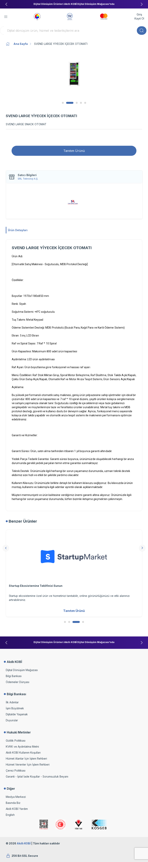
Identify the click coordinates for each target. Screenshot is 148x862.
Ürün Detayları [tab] (18, 230)
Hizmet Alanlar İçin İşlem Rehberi (26, 758)
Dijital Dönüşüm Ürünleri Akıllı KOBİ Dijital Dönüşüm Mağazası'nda (74, 4)
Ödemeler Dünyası (17, 682)
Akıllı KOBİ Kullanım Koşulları (23, 752)
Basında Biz (13, 802)
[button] (6, 17)
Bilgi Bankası (14, 676)
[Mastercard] (104, 16)
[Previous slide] (6, 4)
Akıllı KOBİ (24, 843)
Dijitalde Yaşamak (17, 714)
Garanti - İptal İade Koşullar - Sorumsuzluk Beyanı (37, 776)
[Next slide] (141, 4)
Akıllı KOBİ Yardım (17, 808)
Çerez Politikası (15, 770)
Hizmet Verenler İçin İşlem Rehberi (28, 764)
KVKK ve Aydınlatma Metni (22, 746)
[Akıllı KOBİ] (69, 16)
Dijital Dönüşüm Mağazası (22, 670)
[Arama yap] (141, 30)
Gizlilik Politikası (15, 740)
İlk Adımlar (12, 702)
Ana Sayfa (20, 43)
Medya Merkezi (16, 796)
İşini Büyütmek (15, 708)
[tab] (63, 103)
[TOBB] (37, 16)
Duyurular (12, 720)
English (10, 814)
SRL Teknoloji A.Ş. (28, 178)
